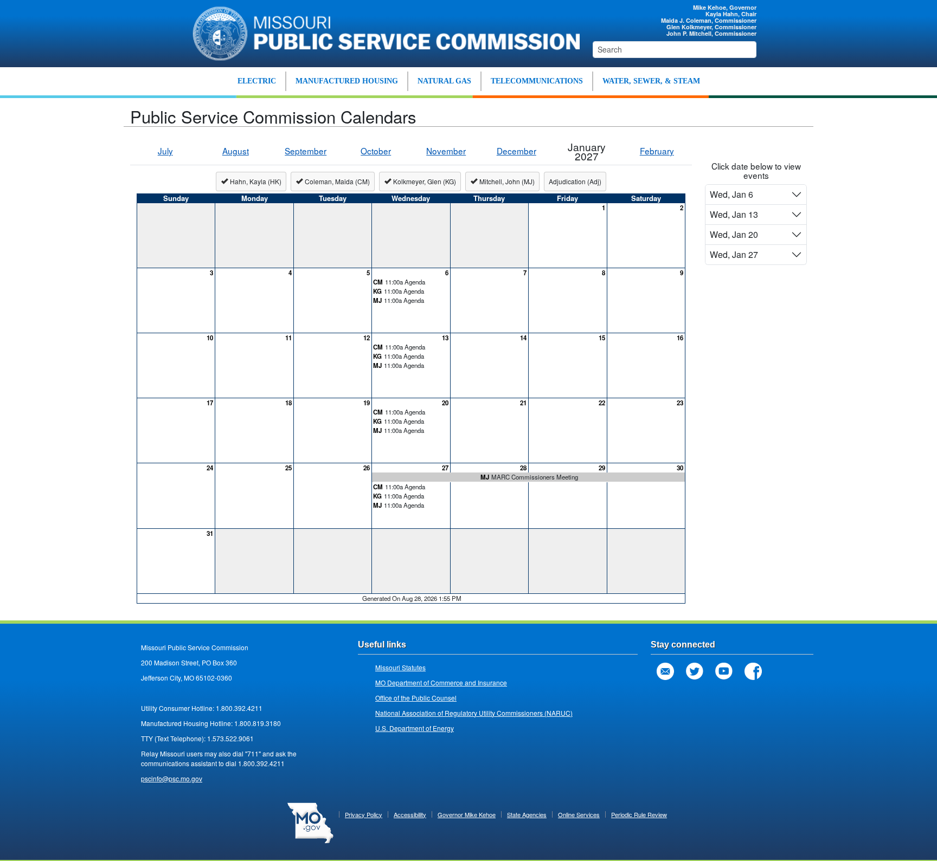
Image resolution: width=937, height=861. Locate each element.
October (376, 151)
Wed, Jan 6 (731, 194)
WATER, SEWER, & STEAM (651, 81)
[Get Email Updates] (665, 671)
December (516, 151)
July (165, 151)
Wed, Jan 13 (734, 214)
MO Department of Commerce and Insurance (441, 682)
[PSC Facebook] (753, 671)
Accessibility (410, 814)
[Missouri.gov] (310, 821)
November (446, 151)
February (657, 151)
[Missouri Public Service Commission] (380, 32)
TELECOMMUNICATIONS (537, 81)
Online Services (579, 814)
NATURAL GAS (444, 81)
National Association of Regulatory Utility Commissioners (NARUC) (474, 712)
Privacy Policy (363, 814)
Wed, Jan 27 (734, 254)
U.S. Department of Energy (414, 728)
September (305, 151)
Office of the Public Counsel (416, 697)
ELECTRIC (257, 81)
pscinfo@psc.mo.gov (171, 778)
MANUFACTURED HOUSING (347, 81)
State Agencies (527, 814)
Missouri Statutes (400, 667)
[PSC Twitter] (694, 671)
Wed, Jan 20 (734, 234)
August (235, 151)
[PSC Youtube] (724, 671)
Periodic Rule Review (639, 814)
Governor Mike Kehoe (467, 814)
